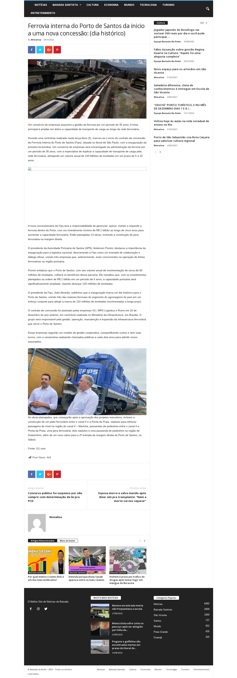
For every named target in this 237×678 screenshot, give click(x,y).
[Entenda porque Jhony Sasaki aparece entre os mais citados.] (87, 560)
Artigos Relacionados (42, 540)
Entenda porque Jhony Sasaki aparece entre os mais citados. (87, 578)
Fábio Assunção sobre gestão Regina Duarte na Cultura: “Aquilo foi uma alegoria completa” (179, 53)
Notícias (41, 4)
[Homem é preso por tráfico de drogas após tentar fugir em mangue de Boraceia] (127, 560)
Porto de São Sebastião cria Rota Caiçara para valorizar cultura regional (181, 139)
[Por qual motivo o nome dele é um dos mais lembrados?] (46, 560)
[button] (207, 9)
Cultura (92, 4)
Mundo (129, 4)
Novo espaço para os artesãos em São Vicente (180, 70)
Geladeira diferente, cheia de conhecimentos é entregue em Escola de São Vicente (181, 88)
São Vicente (160, 615)
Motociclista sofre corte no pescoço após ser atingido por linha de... (127, 627)
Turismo (168, 4)
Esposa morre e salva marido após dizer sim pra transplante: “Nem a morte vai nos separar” (122, 497)
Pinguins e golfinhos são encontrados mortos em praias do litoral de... (126, 645)
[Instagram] (39, 609)
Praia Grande (161, 631)
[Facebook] (31, 609)
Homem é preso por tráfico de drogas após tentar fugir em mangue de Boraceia (127, 580)
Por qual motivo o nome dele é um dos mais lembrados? (46, 578)
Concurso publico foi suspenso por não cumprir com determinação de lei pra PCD (55, 497)
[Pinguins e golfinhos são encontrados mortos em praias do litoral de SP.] (100, 647)
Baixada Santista (65, 4)
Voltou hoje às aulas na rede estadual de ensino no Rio (181, 122)
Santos (157, 620)
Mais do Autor (67, 540)
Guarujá (158, 637)
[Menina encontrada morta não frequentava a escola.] (100, 611)
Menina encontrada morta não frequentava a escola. (127, 607)
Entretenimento (43, 13)
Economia (111, 4)
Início (30, 18)
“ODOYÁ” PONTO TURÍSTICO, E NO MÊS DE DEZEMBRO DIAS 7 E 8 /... (180, 106)
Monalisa (36, 39)
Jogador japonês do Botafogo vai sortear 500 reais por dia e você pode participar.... (179, 33)
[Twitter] (46, 609)
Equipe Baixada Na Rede (167, 41)
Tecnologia (148, 4)
